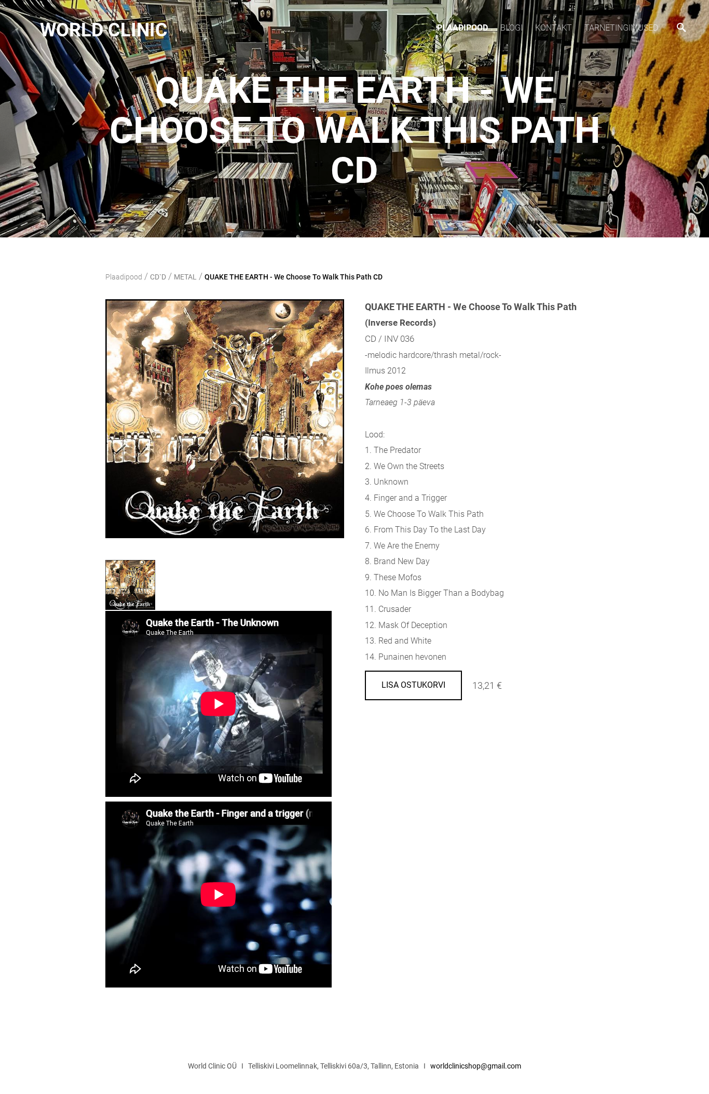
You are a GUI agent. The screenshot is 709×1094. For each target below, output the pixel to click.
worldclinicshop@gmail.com (475, 1066)
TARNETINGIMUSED (621, 28)
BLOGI (511, 28)
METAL (185, 277)
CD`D (158, 277)
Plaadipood (462, 28)
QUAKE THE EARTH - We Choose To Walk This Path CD (293, 277)
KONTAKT (553, 28)
